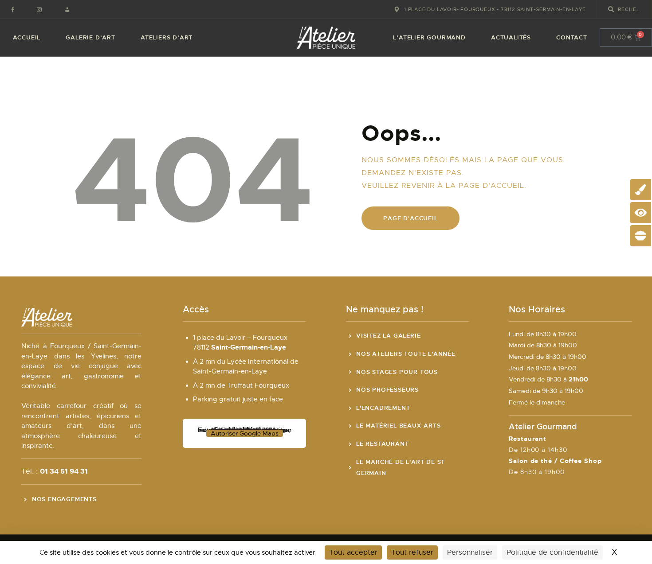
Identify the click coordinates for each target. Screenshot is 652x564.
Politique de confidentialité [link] (552, 552)
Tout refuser (412, 552)
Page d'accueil (410, 218)
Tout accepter (353, 552)
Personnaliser (470, 552)
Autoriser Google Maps (245, 433)
